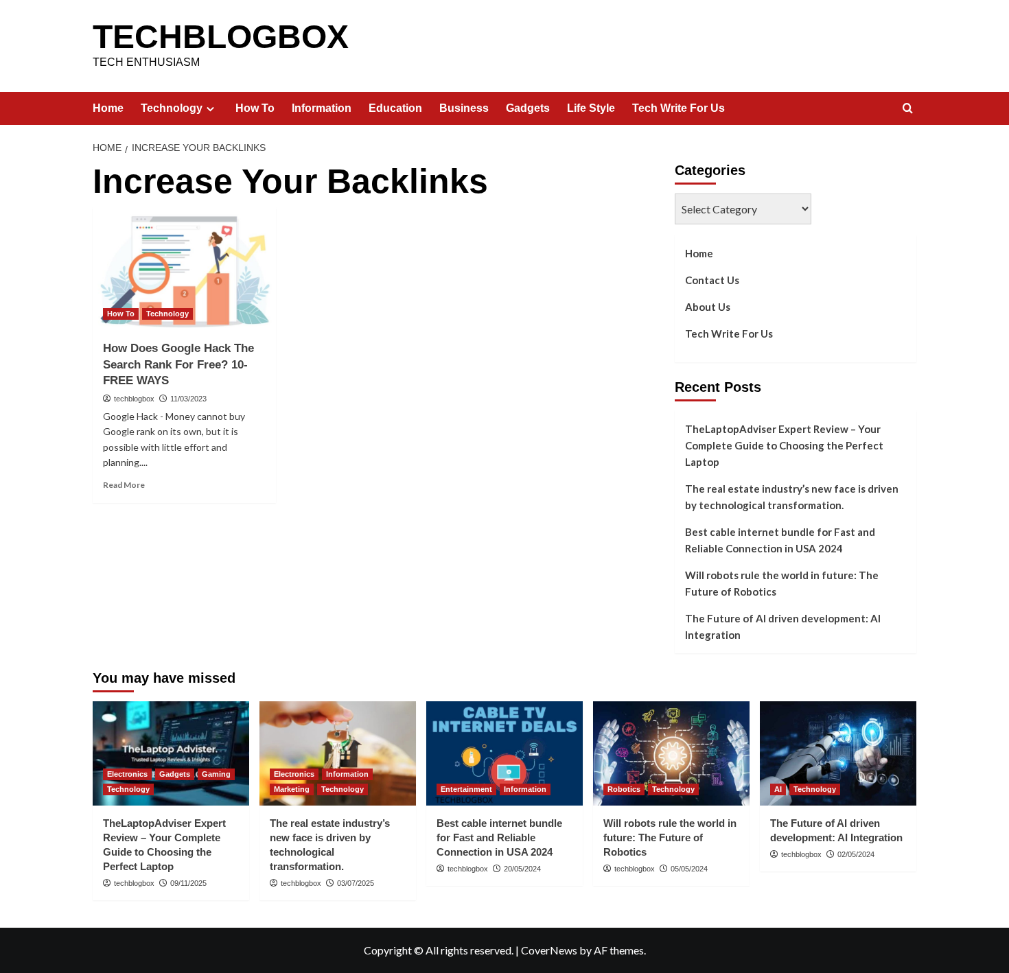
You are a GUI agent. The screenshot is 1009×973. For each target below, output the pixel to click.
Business (464, 108)
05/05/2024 (689, 869)
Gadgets (528, 108)
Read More (124, 485)
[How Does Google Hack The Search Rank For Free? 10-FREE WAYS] (184, 268)
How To (255, 108)
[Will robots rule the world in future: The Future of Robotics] (671, 753)
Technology (171, 108)
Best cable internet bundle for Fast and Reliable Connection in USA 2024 (780, 540)
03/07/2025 (355, 883)
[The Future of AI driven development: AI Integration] (838, 753)
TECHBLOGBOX (221, 37)
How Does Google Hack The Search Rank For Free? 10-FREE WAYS (178, 365)
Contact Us (712, 280)
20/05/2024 (522, 869)
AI (778, 789)
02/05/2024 (855, 854)
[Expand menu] (210, 109)
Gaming (216, 774)
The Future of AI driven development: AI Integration (783, 626)
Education (395, 108)
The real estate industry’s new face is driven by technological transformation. (791, 496)
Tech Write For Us (678, 108)
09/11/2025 (188, 883)
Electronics (127, 774)
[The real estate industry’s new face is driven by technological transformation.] (337, 753)
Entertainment (466, 789)
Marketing (292, 789)
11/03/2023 (188, 399)
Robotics (623, 789)
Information (321, 108)
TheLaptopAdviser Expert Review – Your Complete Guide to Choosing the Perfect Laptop (784, 445)
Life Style (591, 108)
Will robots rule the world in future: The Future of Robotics (782, 583)
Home (108, 108)
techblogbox (134, 399)
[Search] (907, 109)
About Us (707, 307)
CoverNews (549, 950)
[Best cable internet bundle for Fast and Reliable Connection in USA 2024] (504, 753)
